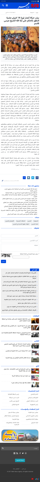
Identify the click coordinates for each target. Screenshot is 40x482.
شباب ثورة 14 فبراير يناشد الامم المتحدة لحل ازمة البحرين (22, 204)
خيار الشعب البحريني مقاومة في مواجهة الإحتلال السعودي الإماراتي (20, 206)
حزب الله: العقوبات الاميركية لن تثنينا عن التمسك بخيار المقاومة (20, 300)
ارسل (3, 261)
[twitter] (23, 453)
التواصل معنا (16, 469)
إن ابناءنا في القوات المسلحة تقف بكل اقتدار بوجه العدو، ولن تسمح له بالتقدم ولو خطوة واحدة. (19, 292)
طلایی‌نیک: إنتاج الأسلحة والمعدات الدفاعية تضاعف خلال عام (21, 273)
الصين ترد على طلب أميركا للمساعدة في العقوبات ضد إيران (21, 307)
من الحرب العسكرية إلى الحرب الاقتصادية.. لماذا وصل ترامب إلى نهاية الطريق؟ (17, 370)
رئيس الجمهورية (34, 405)
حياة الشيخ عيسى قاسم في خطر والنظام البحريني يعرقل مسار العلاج (20, 203)
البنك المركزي (34, 423)
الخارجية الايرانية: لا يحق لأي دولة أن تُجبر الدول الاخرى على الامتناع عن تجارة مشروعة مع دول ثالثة (19, 286)
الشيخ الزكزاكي (15, 405)
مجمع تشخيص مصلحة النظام (11, 416)
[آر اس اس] (17, 453)
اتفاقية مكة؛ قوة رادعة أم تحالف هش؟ (20, 383)
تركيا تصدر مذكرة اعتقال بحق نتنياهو (27, 303)
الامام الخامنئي (34, 394)
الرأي (37, 366)
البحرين (29, 221)
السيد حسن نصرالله (14, 398)
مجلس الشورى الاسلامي (32, 416)
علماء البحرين (34, 224)
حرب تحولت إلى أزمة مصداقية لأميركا (21, 376)
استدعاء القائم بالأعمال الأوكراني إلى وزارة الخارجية (18, 358)
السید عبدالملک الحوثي (32, 401)
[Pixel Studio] (31, 479)
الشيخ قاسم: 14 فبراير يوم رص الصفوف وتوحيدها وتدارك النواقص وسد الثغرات (19, 196)
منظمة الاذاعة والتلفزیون (32, 419)
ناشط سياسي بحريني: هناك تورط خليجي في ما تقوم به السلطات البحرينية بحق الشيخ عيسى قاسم (19, 211)
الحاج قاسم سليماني (33, 398)
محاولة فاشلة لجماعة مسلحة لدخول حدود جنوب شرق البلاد (21, 296)
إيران (37, 12)
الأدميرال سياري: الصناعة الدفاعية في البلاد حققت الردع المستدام (19, 282)
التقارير (36, 341)
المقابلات (36, 316)
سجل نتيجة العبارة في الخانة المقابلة (29, 254)
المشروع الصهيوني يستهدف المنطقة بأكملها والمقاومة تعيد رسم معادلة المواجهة (15, 334)
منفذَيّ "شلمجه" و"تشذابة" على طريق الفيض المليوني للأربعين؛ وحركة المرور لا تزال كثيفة (17, 345)
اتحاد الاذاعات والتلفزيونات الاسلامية (12, 424)
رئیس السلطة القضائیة (13, 394)
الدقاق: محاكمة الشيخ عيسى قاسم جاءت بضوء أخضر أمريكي (22, 214)
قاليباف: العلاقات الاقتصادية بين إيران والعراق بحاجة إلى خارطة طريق (19, 310)
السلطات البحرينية (20, 221)
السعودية (36, 221)
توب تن (34, 270)
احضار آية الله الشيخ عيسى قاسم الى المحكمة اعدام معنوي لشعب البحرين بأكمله (20, 190)
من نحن (24, 469)
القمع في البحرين (9, 221)
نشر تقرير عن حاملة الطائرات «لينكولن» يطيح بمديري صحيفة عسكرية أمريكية (19, 277)
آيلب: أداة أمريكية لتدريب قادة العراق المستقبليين (18, 351)
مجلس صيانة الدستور (13, 412)
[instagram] (25, 453)
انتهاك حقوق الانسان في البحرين (21, 224)
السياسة (32, 12)
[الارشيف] (14, 453)
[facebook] (20, 453)
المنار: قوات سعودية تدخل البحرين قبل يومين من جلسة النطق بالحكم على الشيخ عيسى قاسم (20, 200)
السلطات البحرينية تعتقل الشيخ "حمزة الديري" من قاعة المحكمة (21, 193)
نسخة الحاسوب (20, 460)
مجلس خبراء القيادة (33, 412)
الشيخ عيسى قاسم (14, 401)
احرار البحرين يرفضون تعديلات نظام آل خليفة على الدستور (22, 208)
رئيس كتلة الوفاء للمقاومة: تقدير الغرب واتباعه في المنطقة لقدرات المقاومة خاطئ (16, 320)
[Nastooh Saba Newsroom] (36, 479)
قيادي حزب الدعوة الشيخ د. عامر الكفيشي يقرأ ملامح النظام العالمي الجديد (15, 327)
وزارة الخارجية (15, 419)
